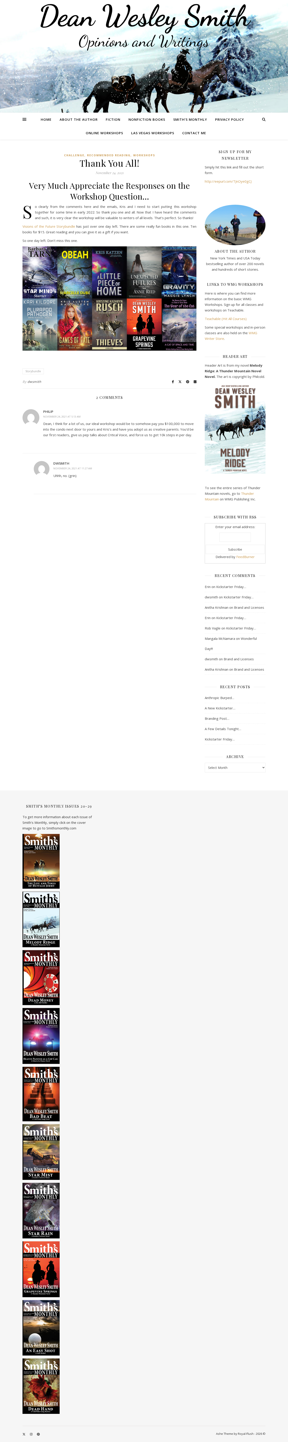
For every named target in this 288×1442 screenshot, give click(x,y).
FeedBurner (245, 556)
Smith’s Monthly (190, 119)
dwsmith (34, 381)
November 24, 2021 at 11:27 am (72, 468)
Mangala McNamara (220, 638)
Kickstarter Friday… (231, 586)
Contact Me (194, 133)
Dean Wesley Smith (144, 15)
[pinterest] (38, 1434)
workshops (144, 155)
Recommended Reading (108, 155)
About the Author (79, 119)
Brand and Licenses (249, 607)
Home (46, 119)
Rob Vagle (212, 628)
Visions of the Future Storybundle (48, 226)
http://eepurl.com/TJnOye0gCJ (228, 181)
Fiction (113, 119)
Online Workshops (104, 133)
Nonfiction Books (146, 119)
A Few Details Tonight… (223, 729)
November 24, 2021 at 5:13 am (62, 416)
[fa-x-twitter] (24, 1434)
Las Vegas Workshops (152, 133)
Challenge (74, 155)
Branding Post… (217, 718)
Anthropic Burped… (219, 697)
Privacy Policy (229, 119)
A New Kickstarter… (220, 708)
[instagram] (31, 1434)
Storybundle (33, 371)
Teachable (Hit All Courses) (226, 318)
